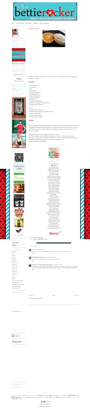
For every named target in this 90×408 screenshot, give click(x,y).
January (13, 264)
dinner (14, 397)
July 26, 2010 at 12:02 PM (51, 257)
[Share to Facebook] (42, 237)
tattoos (75, 397)
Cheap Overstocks (45, 404)
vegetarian (15, 398)
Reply (33, 253)
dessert (40, 239)
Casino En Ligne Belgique (54, 205)
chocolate (41, 395)
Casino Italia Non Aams (54, 216)
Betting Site (53, 194)
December (14, 266)
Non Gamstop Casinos (54, 191)
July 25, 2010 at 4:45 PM (39, 249)
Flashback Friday (31, 397)
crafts (57, 395)
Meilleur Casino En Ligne (54, 214)
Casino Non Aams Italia (54, 206)
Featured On (35, 23)
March (13, 260)
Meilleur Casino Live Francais (53, 176)
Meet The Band (28, 23)
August (13, 273)
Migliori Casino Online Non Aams (53, 203)
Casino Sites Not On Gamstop (53, 177)
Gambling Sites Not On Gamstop (54, 193)
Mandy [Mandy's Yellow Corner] (38, 257)
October (13, 251)
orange (45, 239)
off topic (49, 397)
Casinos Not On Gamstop (53, 185)
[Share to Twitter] (40, 237)
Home (13, 23)
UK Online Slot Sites (53, 196)
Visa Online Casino (54, 208)
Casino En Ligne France (53, 220)
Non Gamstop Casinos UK (54, 183)
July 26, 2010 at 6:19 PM (57, 264)
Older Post (77, 295)
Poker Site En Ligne (53, 226)
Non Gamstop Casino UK (53, 182)
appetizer (13, 395)
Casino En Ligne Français (54, 222)
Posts (15, 88)
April (13, 258)
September (14, 271)
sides (57, 397)
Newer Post (31, 295)
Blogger (48, 406)
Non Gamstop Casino (53, 164)
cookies (35, 239)
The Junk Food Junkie (20, 23)
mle (33, 249)
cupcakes (63, 395)
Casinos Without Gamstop (54, 186)
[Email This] (38, 237)
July (13, 253)
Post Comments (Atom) (38, 298)
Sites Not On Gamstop (54, 188)
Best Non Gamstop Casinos (54, 199)
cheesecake (33, 395)
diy (22, 397)
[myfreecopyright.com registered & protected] (17, 342)
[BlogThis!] (39, 237)
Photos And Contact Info (44, 23)
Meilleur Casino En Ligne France (53, 212)
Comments (16, 91)
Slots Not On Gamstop (54, 180)
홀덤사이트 (54, 165)
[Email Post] (36, 237)
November (14, 268)
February (13, 262)
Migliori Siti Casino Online (54, 170)
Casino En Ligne (54, 197)
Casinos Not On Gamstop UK (17, 280)
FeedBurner (21, 81)
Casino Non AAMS (54, 171)
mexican (40, 397)
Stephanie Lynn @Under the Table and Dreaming (42, 264)
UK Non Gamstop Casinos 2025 (18, 284)
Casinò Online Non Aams (53, 225)
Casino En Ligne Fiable (16, 288)
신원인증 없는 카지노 (53, 211)
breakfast (25, 395)
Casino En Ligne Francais (54, 219)
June (13, 255)
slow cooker (66, 397)
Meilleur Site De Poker (54, 209)
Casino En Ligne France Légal (54, 228)
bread (19, 395)
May (13, 257)
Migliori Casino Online (16, 286)
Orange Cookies (34, 28)
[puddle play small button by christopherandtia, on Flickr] (19, 227)
